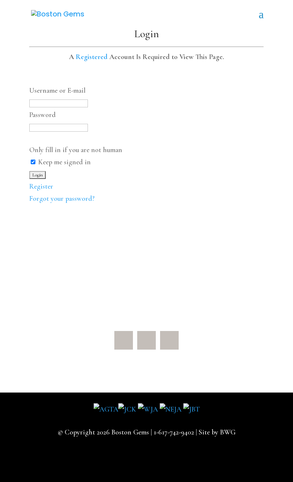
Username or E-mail (57, 90)
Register (41, 186)
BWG (227, 432)
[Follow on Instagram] (169, 340)
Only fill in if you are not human (75, 150)
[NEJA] (171, 409)
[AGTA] (106, 409)
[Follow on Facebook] (123, 340)
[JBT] (191, 409)
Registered (92, 57)
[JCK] (127, 409)
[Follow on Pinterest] (146, 340)
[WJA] (148, 409)
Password (42, 115)
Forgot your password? (62, 198)
